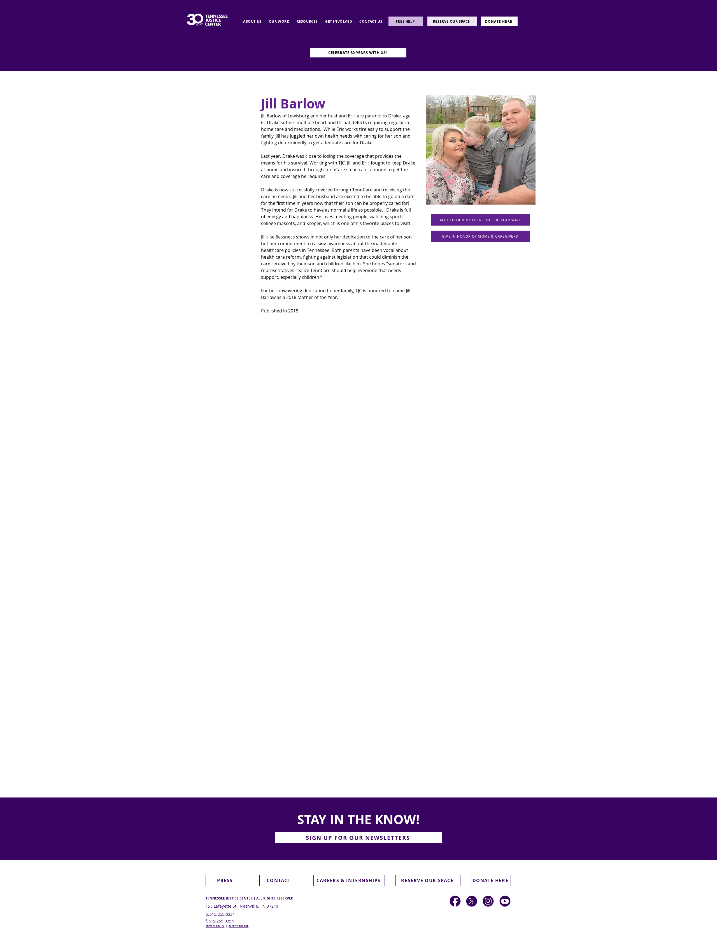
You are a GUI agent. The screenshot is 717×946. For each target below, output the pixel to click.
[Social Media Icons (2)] (455, 901)
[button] (358, 837)
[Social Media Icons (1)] (471, 901)
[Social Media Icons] (488, 901)
